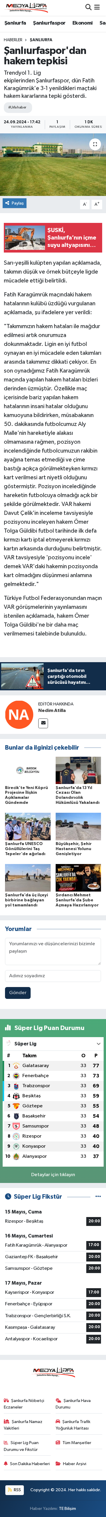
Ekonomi (82, 23)
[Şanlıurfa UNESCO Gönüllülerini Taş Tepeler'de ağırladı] (28, 826)
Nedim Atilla (52, 710)
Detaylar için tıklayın (53, 1174)
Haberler (13, 40)
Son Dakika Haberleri (30, 1464)
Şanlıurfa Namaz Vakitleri (23, 1424)
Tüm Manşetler (76, 1443)
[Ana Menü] (97, 7)
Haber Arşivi (74, 1464)
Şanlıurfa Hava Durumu (73, 1403)
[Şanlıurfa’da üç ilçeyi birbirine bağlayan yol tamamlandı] (28, 877)
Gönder (17, 992)
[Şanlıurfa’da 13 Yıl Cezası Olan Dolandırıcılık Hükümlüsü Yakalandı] (78, 770)
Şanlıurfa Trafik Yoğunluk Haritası (73, 1424)
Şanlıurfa (15, 23)
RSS (17, 1490)
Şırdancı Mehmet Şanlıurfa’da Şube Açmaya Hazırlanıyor (77, 900)
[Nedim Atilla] (19, 714)
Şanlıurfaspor (49, 23)
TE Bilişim (67, 1508)
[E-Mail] (43, 723)
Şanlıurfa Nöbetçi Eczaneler (24, 1403)
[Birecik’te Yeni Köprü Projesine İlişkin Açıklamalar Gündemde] (28, 770)
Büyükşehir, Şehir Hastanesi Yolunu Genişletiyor (74, 849)
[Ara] (88, 7)
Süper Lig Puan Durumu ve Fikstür (21, 1446)
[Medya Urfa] (26, 7)
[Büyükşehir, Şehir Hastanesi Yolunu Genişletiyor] (78, 826)
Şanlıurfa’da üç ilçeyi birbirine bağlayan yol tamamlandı (26, 900)
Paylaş (18, 203)
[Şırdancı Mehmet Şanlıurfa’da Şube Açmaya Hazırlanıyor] (78, 877)
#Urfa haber (17, 107)
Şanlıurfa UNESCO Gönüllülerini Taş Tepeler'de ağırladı (25, 849)
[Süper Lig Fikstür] (98, 1196)
